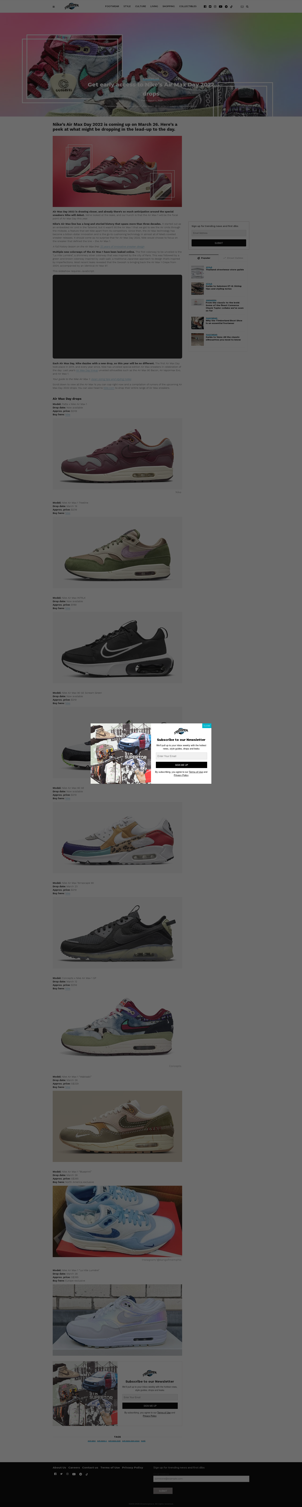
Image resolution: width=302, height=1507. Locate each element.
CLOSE (207, 725)
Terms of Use (196, 771)
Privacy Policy (181, 775)
